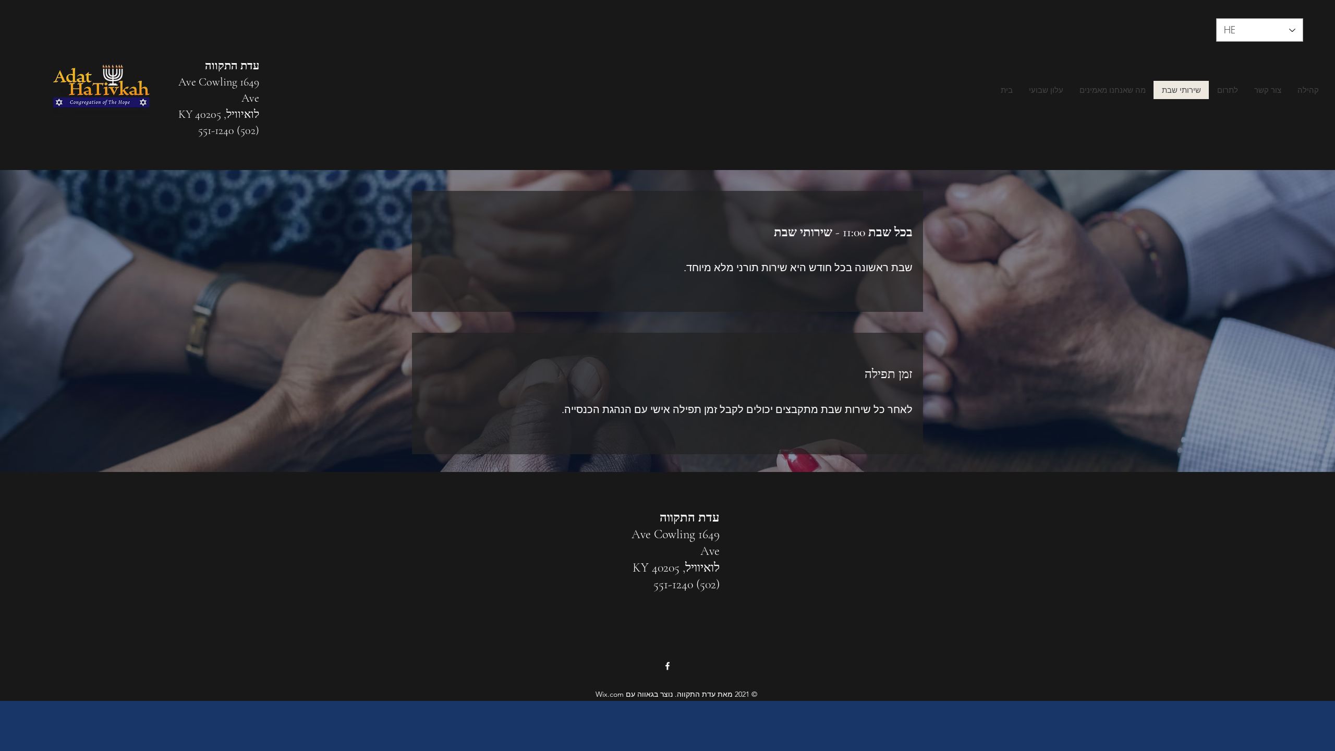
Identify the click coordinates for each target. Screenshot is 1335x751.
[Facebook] (667, 666)
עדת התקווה (232, 65)
